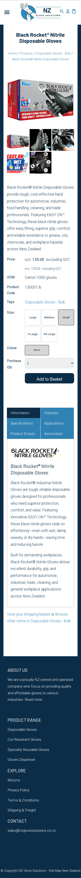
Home (12, 53)
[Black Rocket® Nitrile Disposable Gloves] (40, 127)
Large (32, 317)
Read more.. (34, 699)
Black (37, 350)
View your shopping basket (28, 614)
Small (66, 317)
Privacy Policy (18, 790)
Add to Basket (49, 379)
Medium (49, 317)
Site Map (55, 871)
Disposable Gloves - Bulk (53, 53)
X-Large (33, 334)
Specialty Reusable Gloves (28, 749)
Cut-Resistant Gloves (24, 739)
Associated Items (53, 435)
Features (51, 413)
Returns (14, 780)
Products (26, 53)
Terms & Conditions (23, 800)
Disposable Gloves (22, 729)
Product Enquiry (23, 434)
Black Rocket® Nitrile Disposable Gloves (40, 59)
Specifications (22, 423)
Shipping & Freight (22, 810)
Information (20, 413)
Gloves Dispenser (21, 759)
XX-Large (49, 334)
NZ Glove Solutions (32, 871)
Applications (54, 423)
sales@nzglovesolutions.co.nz (32, 830)
